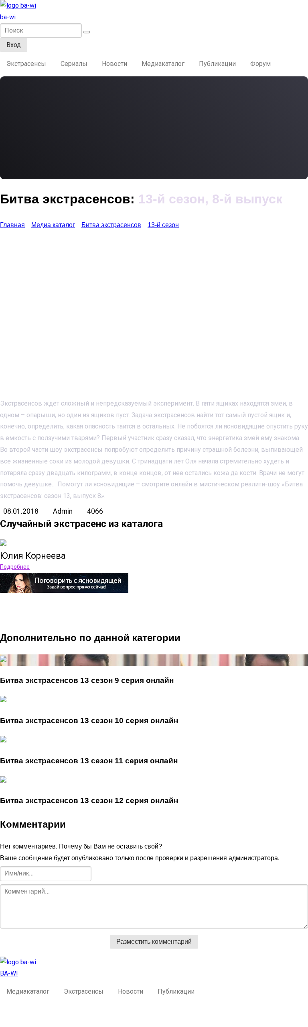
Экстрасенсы (26, 64)
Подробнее (15, 567)
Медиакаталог (163, 64)
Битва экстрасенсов (111, 224)
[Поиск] (86, 32)
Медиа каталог (53, 224)
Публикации (217, 64)
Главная (12, 224)
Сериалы (74, 64)
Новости (114, 64)
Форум (260, 64)
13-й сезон (163, 224)
